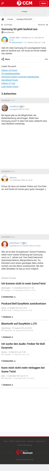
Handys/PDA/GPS (24, 19)
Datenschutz (21, 441)
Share (7, 59)
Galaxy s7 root (8, 83)
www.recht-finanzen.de (24, 460)
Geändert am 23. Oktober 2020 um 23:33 (25, 246)
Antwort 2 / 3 (7, 171)
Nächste (41, 25)
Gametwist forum (9, 80)
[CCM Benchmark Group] (24, 452)
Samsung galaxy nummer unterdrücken (20, 77)
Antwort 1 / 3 (7, 100)
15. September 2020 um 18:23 (21, 180)
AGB (12, 441)
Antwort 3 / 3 (7, 237)
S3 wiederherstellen (10, 73)
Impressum (40, 441)
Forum (10, 19)
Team (5, 441)
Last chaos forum (9, 86)
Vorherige (8, 25)
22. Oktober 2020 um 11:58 (34, 42)
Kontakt (31, 441)
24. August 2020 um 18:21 (19, 109)
